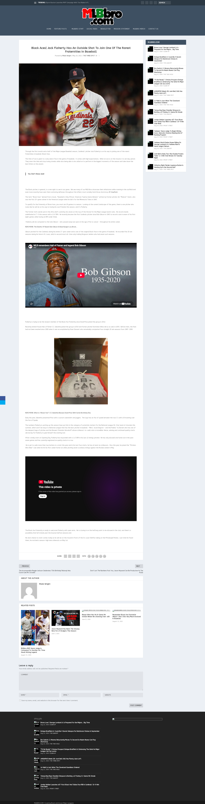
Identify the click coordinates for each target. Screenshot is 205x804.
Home (49, 29)
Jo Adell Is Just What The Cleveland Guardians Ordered (167, 102)
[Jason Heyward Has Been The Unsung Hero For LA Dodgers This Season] (66, 618)
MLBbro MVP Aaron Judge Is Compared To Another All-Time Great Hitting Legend (33, 650)
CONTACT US (153, 29)
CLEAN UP (166, 51)
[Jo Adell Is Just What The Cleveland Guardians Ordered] (150, 102)
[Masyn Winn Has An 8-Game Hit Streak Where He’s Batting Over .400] (96, 611)
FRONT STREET (168, 125)
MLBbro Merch (139, 29)
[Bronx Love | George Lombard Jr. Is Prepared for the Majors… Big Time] (150, 49)
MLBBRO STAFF (77, 29)
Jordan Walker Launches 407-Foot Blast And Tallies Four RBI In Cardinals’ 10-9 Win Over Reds (169, 121)
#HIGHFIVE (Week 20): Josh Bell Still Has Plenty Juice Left (168, 92)
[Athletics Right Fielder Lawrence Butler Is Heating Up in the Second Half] (150, 166)
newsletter (106, 29)
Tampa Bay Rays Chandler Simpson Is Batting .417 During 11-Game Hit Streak (168, 111)
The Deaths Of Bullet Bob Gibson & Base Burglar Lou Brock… (55, 227)
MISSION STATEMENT (122, 29)
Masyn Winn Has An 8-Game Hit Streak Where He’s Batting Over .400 (96, 616)
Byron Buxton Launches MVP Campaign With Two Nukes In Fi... (67, 3)
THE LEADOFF (168, 63)
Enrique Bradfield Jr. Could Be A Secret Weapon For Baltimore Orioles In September (167, 59)
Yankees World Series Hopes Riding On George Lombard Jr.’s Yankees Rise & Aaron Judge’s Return (167, 144)
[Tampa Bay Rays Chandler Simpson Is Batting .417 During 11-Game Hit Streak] (150, 111)
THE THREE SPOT (89, 56)
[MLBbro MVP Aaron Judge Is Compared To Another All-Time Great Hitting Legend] (35, 627)
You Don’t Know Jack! (36, 174)
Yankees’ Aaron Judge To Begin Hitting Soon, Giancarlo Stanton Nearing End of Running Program (168, 133)
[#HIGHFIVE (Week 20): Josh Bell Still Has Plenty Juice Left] (150, 92)
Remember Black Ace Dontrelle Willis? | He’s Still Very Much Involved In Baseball (127, 616)
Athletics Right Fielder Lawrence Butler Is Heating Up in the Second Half (168, 166)
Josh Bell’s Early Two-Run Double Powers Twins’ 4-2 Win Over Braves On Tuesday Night (168, 156)
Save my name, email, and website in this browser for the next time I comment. (49, 700)
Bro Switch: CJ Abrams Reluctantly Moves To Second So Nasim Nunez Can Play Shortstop (168, 70)
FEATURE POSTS (60, 29)
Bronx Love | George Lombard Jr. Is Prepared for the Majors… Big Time (166, 48)
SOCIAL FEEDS (92, 29)
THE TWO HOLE (168, 74)
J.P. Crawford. (113, 192)
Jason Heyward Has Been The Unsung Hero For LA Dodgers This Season (65, 630)
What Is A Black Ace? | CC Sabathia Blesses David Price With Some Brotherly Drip (62, 413)
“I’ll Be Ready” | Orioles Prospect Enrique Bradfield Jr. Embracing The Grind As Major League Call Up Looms (169, 82)
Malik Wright (66, 56)
